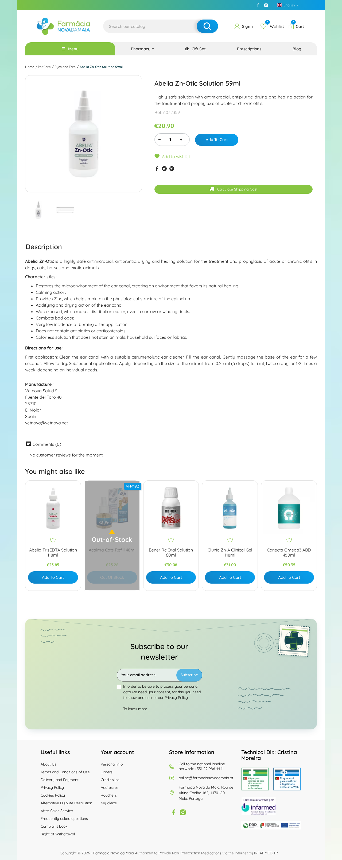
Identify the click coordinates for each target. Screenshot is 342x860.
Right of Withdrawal (58, 834)
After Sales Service (57, 810)
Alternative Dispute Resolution (66, 803)
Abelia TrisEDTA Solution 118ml (53, 552)
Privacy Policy (52, 787)
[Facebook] (258, 5)
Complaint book (54, 826)
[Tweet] (164, 168)
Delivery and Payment (60, 779)
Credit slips (110, 779)
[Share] (156, 168)
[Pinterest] (171, 168)
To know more (135, 708)
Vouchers (109, 795)
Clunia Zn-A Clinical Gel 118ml (230, 552)
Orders (106, 772)
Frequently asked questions (64, 818)
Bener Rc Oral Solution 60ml (171, 552)
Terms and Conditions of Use (65, 772)
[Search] (207, 26)
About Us (48, 764)
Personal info (112, 764)
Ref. (158, 112)
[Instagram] (266, 5)
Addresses (110, 787)
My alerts (109, 803)
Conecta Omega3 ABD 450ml (289, 552)
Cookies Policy (53, 795)
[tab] (44, 246)
